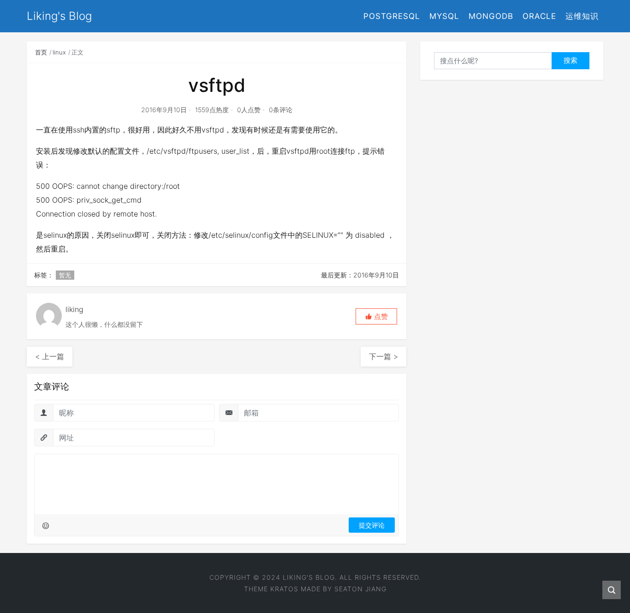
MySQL (444, 16)
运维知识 (582, 16)
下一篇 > (383, 356)
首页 (41, 52)
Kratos (284, 589)
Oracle (539, 16)
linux (59, 52)
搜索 (570, 60)
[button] (376, 316)
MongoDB (491, 16)
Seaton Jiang (360, 589)
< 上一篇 (49, 356)
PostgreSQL (391, 16)
